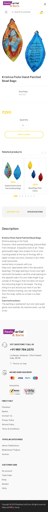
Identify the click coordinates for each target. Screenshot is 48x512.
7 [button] (33, 196)
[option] (24, 45)
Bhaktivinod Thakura (11, 450)
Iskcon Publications (10, 445)
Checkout (6, 407)
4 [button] (25, 196)
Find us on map (19, 363)
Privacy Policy (8, 420)
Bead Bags (23, 92)
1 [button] (16, 196)
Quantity (24, 120)
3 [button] (22, 196)
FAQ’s (4, 488)
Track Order (7, 475)
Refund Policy (8, 424)
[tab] (13, 212)
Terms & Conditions (10, 429)
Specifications (35, 212)
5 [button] (28, 196)
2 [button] (19, 196)
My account (7, 471)
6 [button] (31, 196)
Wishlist (5, 484)
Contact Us (7, 416)
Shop (4, 480)
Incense (5, 454)
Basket (5, 411)
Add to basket (24, 134)
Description (13, 212)
